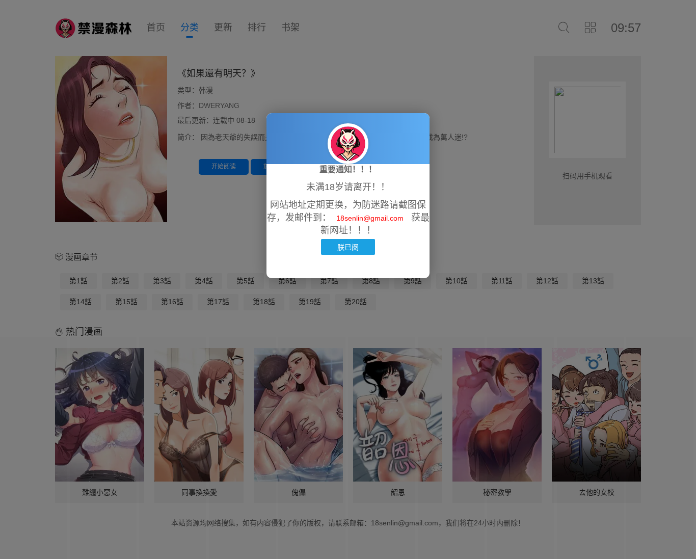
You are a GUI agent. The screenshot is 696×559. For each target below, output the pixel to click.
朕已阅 (348, 247)
